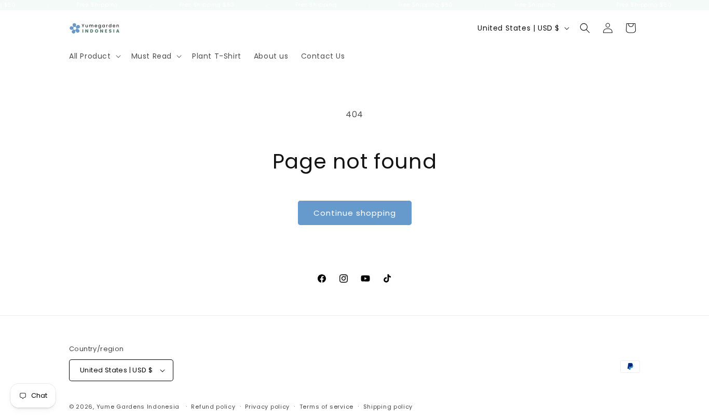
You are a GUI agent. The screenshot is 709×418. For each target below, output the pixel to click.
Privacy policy (267, 406)
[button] (94, 56)
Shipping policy (388, 406)
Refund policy (213, 406)
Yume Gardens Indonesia (138, 406)
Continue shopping (354, 212)
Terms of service (326, 406)
